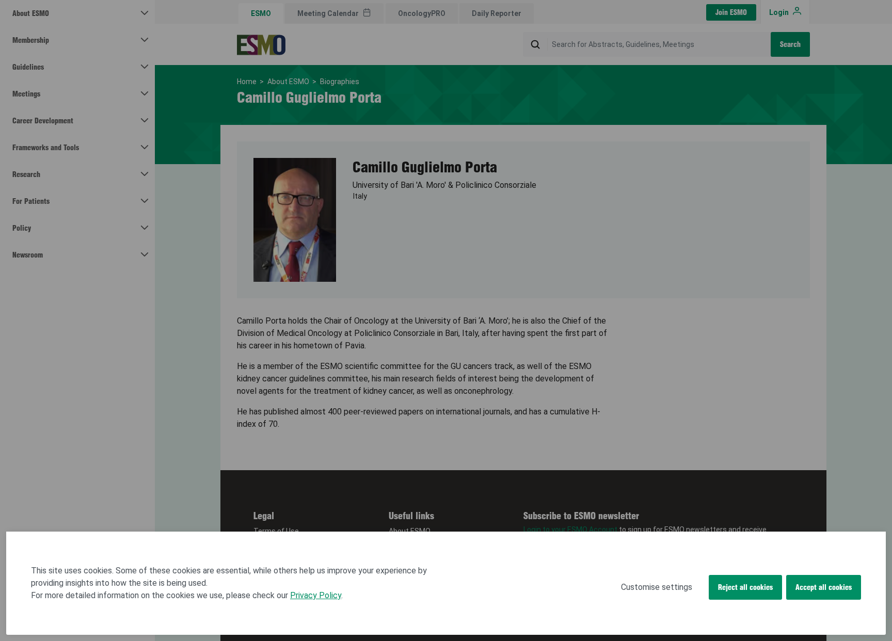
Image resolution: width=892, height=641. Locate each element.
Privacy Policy (315, 595)
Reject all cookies (745, 587)
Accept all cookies (823, 587)
